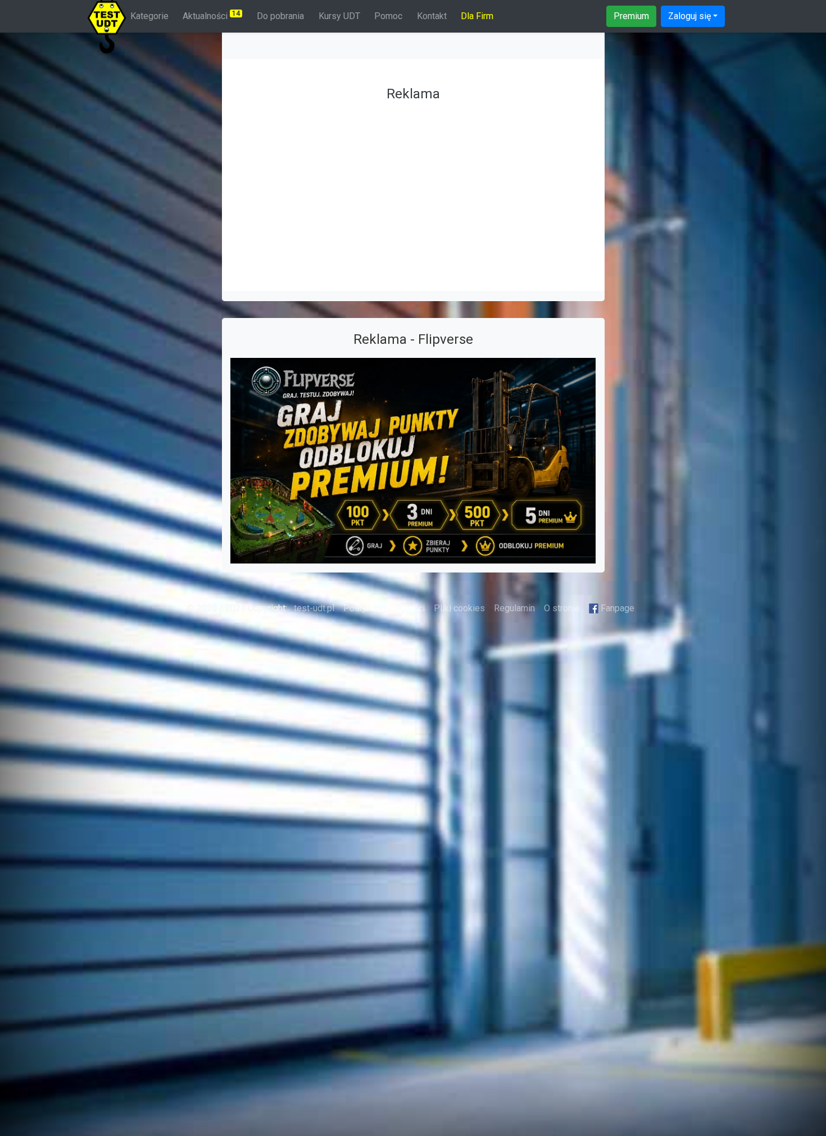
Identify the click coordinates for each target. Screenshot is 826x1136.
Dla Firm (477, 16)
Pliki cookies (459, 608)
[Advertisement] (413, 185)
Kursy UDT (339, 16)
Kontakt (432, 16)
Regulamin (514, 608)
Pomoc (388, 16)
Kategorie (149, 16)
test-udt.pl (313, 608)
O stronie (562, 608)
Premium (631, 16)
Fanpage (616, 608)
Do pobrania (280, 16)
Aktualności (211, 15)
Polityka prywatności (384, 608)
